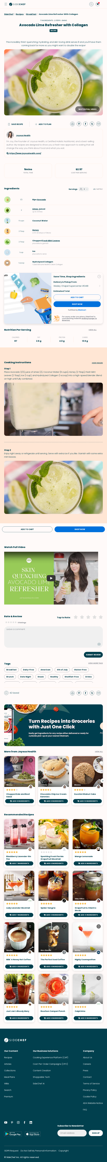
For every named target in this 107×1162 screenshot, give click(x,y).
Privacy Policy (90, 1090)
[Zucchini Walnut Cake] (87, 780)
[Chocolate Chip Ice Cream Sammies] (53, 780)
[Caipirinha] (88, 998)
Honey (35, 230)
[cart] (98, 4)
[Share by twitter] (93, 124)
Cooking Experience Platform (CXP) (50, 1057)
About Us (87, 1057)
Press (85, 1070)
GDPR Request (11, 1150)
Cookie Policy (89, 1096)
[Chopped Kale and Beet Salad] (19, 780)
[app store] (33, 1133)
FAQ (85, 1109)
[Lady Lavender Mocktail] (19, 895)
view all (99, 752)
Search (7, 1090)
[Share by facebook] (86, 124)
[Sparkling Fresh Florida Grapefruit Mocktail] (53, 843)
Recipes (8, 1057)
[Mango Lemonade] (88, 843)
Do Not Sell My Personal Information (38, 1150)
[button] (5, 4)
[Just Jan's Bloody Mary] (19, 998)
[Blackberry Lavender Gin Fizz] (19, 843)
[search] (91, 4)
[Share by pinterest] (80, 124)
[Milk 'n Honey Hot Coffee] (19, 946)
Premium (8, 1096)
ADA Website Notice (93, 1103)
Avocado (41, 199)
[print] (73, 124)
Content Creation (42, 1070)
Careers (87, 1064)
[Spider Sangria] (53, 895)
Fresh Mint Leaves (51, 240)
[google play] (13, 1133)
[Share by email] (99, 124)
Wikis (6, 1083)
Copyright (63, 1150)
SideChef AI (38, 1083)
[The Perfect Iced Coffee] (53, 946)
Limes (35, 209)
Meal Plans (9, 1077)
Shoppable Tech (41, 1077)
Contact (87, 1077)
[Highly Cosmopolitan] (88, 946)
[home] (17, 4)
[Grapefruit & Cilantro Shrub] (88, 895)
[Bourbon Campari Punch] (53, 998)
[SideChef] (15, 1041)
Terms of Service (91, 1083)
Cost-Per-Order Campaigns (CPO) (50, 1064)
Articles (7, 1064)
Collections (10, 1070)
